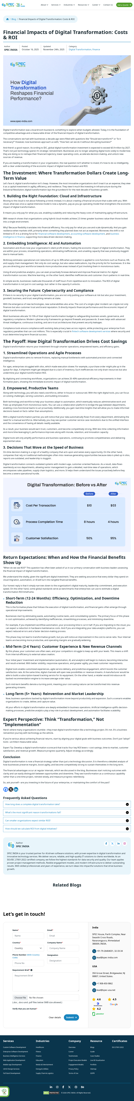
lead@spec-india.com (107, 957)
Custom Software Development (14, 1047)
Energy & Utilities (42, 1069)
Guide (92, 1051)
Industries (68, 5)
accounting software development (88, 233)
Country (16, 942)
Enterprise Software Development (15, 1051)
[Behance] (82, 1087)
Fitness (38, 1051)
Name (15, 930)
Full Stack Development (11, 1073)
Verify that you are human (24, 1008)
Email (50, 930)
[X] (11, 789)
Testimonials (73, 1056)
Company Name (55, 942)
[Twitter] (112, 843)
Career (95, 5)
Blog (14, 19)
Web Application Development (14, 1060)
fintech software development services (91, 331)
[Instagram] (124, 843)
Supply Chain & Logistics (45, 1073)
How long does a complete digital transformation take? (32, 804)
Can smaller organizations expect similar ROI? (28, 820)
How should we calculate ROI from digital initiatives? (31, 828)
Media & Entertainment (44, 1064)
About (44, 5)
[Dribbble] (76, 1087)
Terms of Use (73, 1073)
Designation (52, 955)
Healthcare (40, 1047)
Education (39, 1060)
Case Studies (95, 1056)
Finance (96, 49)
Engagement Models (76, 1064)
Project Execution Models (78, 1060)
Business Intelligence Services (14, 1056)
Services (55, 5)
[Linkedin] (16, 789)
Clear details (55, 1017)
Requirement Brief (21, 970)
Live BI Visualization (97, 1060)
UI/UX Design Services (11, 1069)
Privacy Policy (73, 1069)
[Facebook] (5, 789)
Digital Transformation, (80, 49)
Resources (83, 5)
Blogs (92, 1047)
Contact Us (108, 5)
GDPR (92, 1073)
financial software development (54, 233)
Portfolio (93, 1064)
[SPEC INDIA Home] (7, 19)
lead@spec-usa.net (106, 990)
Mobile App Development (12, 1064)
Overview (72, 1047)
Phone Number (26, 956)
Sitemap (93, 1069)
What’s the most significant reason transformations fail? (33, 812)
